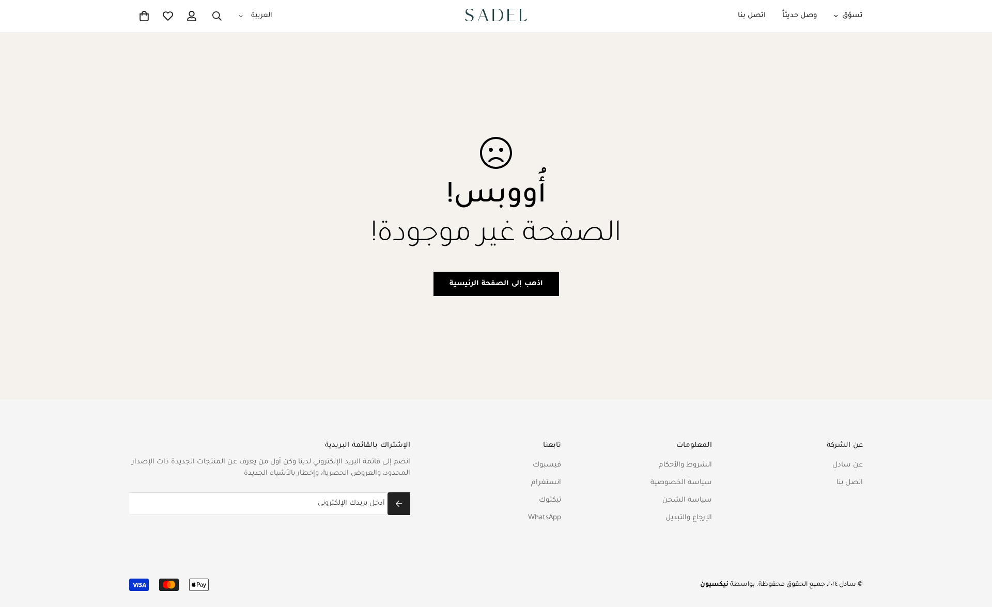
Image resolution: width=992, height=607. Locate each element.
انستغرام (546, 483)
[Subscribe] (399, 503)
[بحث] (217, 16)
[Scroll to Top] (20, 551)
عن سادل (847, 465)
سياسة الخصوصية (681, 483)
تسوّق (852, 16)
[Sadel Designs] (496, 16)
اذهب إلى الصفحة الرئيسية (496, 284)
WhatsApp (544, 518)
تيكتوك (550, 500)
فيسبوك (547, 465)
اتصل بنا (752, 16)
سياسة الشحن (687, 500)
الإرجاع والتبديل (688, 518)
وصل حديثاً (799, 16)
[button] (144, 16)
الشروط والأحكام (685, 465)
